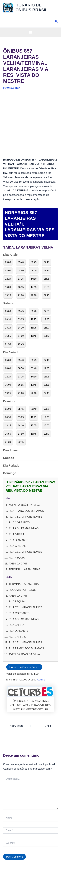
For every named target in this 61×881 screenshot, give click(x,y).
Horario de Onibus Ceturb (24, 667)
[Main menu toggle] (30, 32)
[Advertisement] (30, 125)
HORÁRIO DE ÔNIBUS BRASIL (31, 7)
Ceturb (41, 679)
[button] (56, 21)
